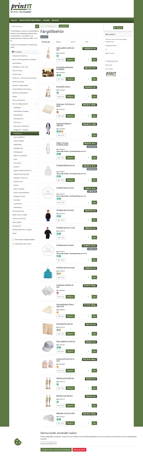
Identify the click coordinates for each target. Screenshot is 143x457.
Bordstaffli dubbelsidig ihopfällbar (64, 68)
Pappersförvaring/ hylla (21, 174)
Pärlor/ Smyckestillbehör (21, 193)
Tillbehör (70, 60)
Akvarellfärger (18, 115)
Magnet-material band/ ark (22, 170)
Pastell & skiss (18, 181)
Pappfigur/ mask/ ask (20, 178)
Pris (87, 42)
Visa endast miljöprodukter (25, 239)
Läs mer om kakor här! (48, 443)
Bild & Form (17, 122)
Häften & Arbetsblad (20, 156)
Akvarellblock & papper (21, 111)
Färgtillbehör (18, 133)
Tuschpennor (18, 204)
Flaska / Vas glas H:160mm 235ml (62, 144)
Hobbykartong (18, 148)
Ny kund (55, 20)
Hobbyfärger (18, 144)
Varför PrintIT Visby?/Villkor (30, 20)
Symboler (44, 37)
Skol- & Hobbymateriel (48, 26)
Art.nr (73, 42)
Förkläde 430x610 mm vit (65, 165)
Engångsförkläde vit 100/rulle (63, 124)
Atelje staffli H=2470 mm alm (65, 49)
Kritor (15, 159)
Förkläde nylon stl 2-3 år (65, 188)
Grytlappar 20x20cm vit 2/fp (64, 286)
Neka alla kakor (79, 450)
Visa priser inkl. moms (23, 244)
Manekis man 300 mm (64, 396)
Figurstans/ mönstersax (21, 126)
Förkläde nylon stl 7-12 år (65, 228)
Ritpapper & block (19, 196)
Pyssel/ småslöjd (19, 189)
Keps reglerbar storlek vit (65, 341)
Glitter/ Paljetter (19, 141)
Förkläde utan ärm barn (65, 245)
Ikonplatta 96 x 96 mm (64, 324)
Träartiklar (17, 200)
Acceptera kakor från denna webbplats (56, 450)
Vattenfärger (18, 207)
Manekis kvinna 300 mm (65, 378)
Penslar (16, 185)
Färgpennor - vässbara (21, 130)
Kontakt (46, 20)
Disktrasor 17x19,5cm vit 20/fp (65, 105)
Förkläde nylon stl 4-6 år (65, 210)
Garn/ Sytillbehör (19, 137)
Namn (58, 42)
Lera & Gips (17, 163)
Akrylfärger (17, 107)
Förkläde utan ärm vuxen (65, 267)
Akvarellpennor (19, 119)
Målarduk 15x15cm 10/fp (65, 413)
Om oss (14, 20)
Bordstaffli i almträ (63, 87)
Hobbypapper (18, 152)
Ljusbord (16, 167)
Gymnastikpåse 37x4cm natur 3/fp (65, 305)
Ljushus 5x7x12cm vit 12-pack (65, 360)
